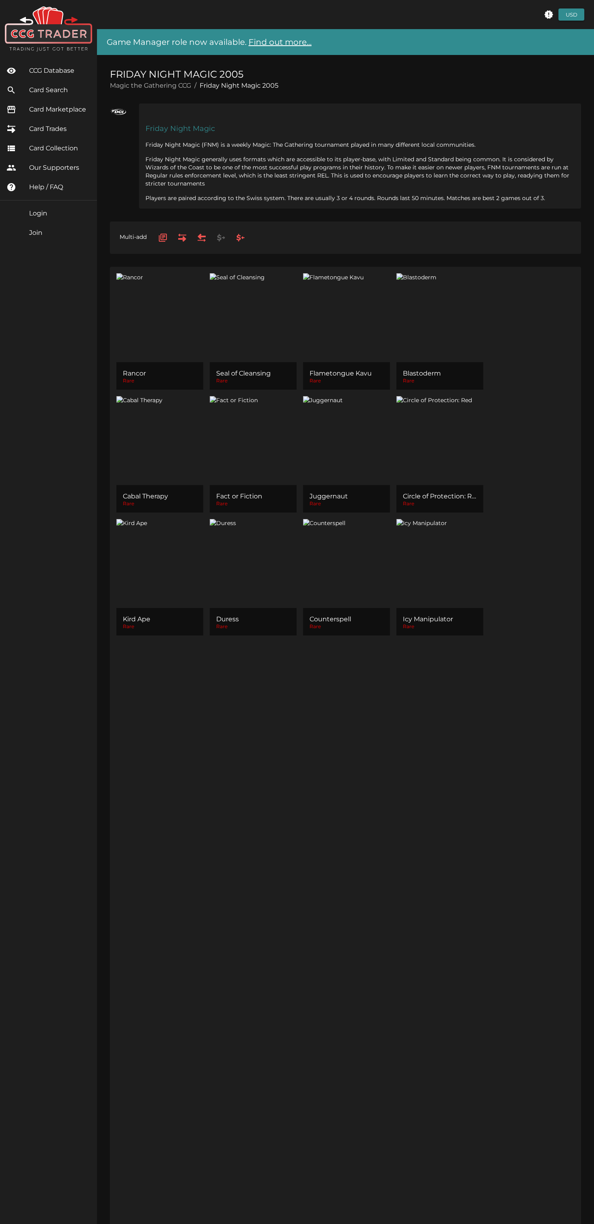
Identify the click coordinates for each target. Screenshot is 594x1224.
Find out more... (280, 42)
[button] (548, 14)
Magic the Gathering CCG (150, 85)
